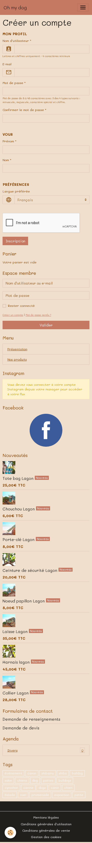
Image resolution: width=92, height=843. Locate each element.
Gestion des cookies (46, 837)
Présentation (17, 349)
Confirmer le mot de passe (23, 110)
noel (23, 795)
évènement (13, 773)
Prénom (8, 141)
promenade (40, 795)
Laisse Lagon (16, 631)
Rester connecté (21, 306)
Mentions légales (46, 817)
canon (31, 773)
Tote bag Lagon (19, 478)
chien (68, 787)
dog (35, 780)
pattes (48, 780)
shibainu (47, 773)
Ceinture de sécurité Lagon (31, 570)
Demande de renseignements (31, 719)
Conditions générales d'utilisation (46, 824)
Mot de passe (13, 83)
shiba (63, 773)
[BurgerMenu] (82, 7)
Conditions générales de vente (46, 830)
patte (78, 795)
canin (55, 787)
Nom (6, 160)
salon (8, 780)
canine (28, 787)
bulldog (77, 773)
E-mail (7, 64)
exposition (61, 795)
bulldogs (65, 780)
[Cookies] (10, 832)
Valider (46, 325)
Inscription (15, 241)
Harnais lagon (17, 662)
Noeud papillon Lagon (24, 600)
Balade (10, 795)
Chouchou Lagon (19, 508)
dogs (42, 787)
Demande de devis (21, 727)
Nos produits (17, 359)
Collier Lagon (16, 692)
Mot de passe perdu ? (38, 314)
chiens (22, 780)
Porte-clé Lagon (19, 539)
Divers (45, 750)
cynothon (11, 787)
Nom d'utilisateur (16, 41)
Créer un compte (13, 314)
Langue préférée (16, 191)
